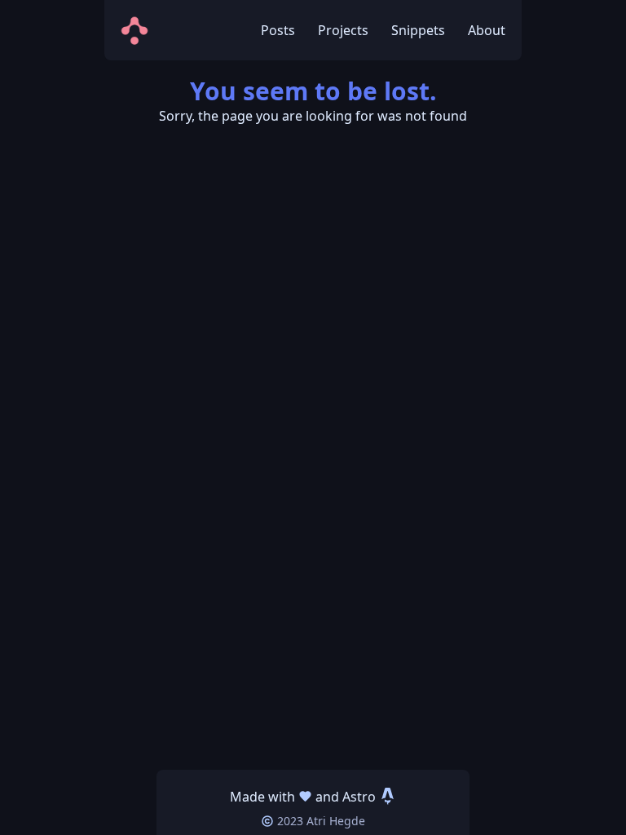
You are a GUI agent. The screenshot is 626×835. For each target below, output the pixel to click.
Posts (278, 30)
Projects (343, 30)
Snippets (418, 30)
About (486, 30)
